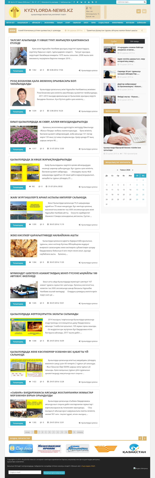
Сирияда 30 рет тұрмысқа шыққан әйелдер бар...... (129, 72)
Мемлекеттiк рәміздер (50, 2)
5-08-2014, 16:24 (56, 111)
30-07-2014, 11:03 (57, 262)
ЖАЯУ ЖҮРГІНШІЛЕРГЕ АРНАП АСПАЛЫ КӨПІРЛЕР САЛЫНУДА (48, 197)
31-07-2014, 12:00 (57, 148)
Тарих (93, 23)
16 (74, 432)
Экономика (49, 23)
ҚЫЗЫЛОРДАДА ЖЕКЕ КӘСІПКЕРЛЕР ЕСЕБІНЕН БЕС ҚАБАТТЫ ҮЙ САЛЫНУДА (49, 353)
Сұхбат (114, 41)
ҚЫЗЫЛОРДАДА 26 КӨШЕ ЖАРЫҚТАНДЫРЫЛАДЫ (41, 159)
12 (57, 432)
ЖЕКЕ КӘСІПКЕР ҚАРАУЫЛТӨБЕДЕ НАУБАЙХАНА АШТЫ (44, 235)
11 (53, 432)
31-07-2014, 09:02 (55, 186)
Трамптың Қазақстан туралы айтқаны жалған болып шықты (106, 30)
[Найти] (145, 2)
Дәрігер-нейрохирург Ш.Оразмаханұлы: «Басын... (130, 85)
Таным (59, 23)
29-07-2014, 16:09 (57, 341)
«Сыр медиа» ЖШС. (88, 466)
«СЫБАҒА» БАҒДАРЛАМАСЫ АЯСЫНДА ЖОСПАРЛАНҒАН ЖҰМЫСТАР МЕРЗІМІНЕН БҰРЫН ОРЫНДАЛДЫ (51, 394)
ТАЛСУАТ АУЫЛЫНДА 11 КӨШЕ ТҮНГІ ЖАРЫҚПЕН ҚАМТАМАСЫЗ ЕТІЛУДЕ (49, 41)
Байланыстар (66, 2)
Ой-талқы (134, 41)
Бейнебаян (141, 23)
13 (62, 432)
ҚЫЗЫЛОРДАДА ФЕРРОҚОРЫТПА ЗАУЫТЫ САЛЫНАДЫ (44, 314)
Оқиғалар (77, 23)
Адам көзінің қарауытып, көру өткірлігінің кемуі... (131, 60)
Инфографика (117, 23)
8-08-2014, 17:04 (56, 70)
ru (144, 11)
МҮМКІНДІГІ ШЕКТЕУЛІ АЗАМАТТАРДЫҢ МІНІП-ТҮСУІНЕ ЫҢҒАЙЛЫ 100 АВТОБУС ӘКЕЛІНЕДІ (53, 275)
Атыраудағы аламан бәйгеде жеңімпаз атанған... (130, 48)
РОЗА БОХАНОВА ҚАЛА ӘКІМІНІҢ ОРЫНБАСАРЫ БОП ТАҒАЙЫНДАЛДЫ (43, 82)
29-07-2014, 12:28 (57, 381)
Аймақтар (36, 23)
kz (139, 11)
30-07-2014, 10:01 (57, 303)
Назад (27, 432)
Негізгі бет (10, 23)
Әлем (86, 23)
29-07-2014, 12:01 (57, 422)
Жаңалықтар (22, 23)
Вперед (80, 432)
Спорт (67, 23)
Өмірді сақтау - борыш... (128, 96)
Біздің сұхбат (104, 23)
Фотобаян (130, 23)
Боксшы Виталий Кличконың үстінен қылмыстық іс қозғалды (29, 30)
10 (49, 432)
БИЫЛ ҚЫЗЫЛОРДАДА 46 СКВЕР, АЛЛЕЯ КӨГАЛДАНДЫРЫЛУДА (49, 121)
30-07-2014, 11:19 (57, 224)
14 (66, 432)
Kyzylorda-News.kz (48, 10)
